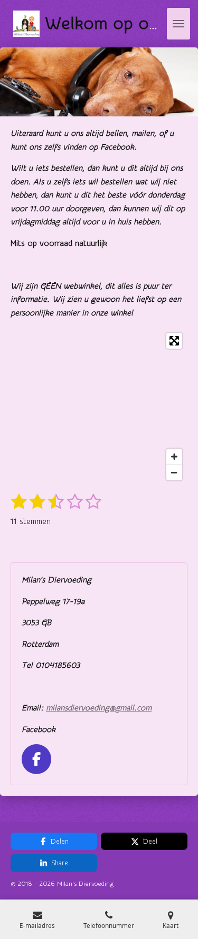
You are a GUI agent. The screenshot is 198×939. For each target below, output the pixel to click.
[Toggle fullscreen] (174, 341)
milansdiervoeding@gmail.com (99, 708)
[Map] (99, 407)
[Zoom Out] (174, 472)
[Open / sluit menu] (178, 23)
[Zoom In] (174, 456)
